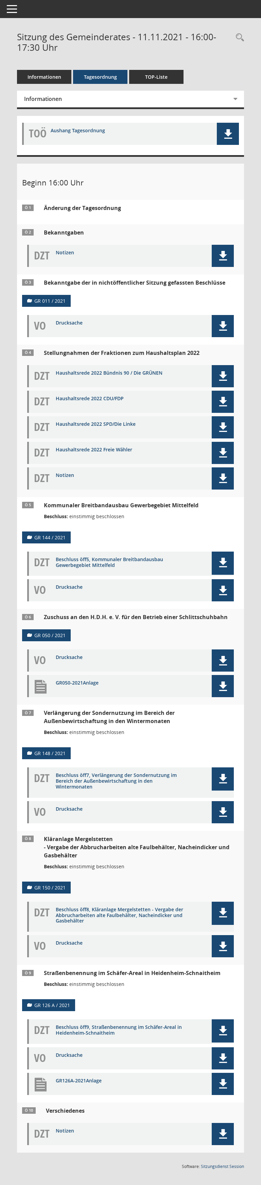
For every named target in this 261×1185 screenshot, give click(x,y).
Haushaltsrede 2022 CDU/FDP (90, 399)
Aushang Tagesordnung (78, 131)
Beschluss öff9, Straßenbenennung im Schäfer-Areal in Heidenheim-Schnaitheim (119, 1030)
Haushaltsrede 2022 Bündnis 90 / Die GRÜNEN (109, 373)
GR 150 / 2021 (50, 887)
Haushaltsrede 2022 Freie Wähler (94, 450)
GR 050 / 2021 (50, 635)
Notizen (65, 253)
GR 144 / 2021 (50, 537)
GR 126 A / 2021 (52, 1005)
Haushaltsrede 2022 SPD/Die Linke (96, 424)
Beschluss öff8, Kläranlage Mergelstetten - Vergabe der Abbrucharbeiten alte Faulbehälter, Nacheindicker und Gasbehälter (119, 915)
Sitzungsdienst (222, 1166)
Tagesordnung (100, 77)
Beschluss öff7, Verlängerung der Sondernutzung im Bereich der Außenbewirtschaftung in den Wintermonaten (116, 781)
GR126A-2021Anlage (79, 1081)
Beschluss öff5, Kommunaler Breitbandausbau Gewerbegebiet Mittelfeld (109, 562)
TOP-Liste (156, 77)
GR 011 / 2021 (50, 301)
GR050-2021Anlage (77, 683)
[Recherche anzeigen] (238, 37)
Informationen (44, 77)
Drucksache (69, 323)
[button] (228, 134)
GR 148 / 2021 (50, 753)
